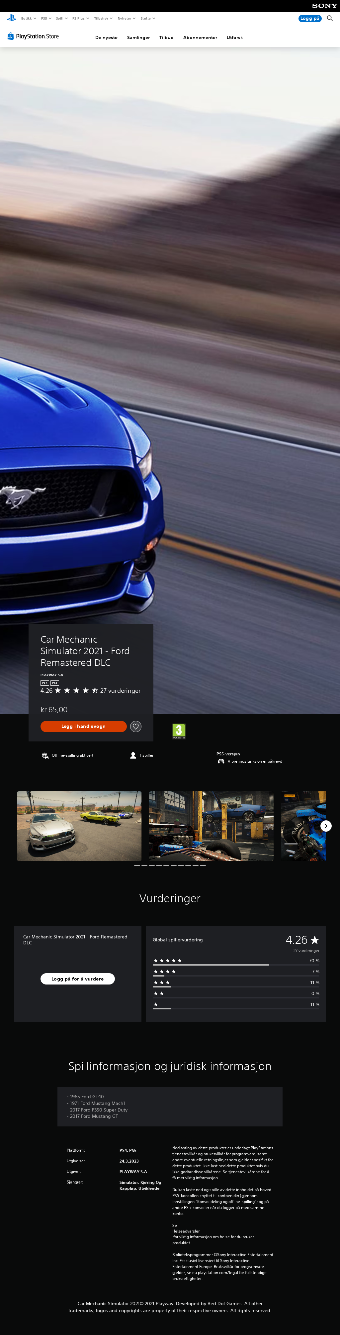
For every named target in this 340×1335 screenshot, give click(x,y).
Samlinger (138, 37)
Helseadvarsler (186, 1231)
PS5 (44, 18)
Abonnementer (200, 37)
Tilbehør (101, 18)
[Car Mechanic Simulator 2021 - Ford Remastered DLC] (79, 826)
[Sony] (325, 10)
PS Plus (78, 18)
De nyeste (106, 37)
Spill (59, 18)
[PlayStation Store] (34, 36)
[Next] (326, 826)
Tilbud (166, 37)
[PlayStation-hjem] (11, 18)
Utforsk (235, 37)
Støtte (146, 18)
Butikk (26, 18)
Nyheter (124, 18)
